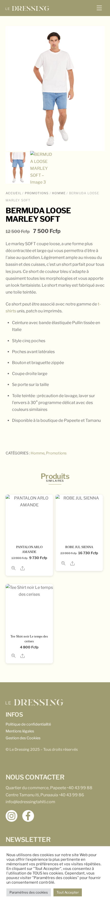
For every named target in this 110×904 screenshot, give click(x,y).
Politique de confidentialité (28, 724)
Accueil (13, 193)
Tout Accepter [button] (68, 892)
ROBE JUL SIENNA (79, 547)
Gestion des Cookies (23, 738)
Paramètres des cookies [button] (28, 892)
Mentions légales (20, 731)
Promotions (37, 193)
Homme (59, 193)
